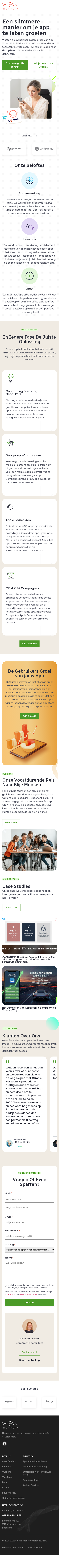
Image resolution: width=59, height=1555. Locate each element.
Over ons (6, 1472)
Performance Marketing (35, 1466)
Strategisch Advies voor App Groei (37, 1473)
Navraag (10, 1244)
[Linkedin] (4, 1443)
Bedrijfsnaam (12, 1230)
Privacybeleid (10, 1294)
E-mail (9, 1216)
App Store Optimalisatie (35, 1461)
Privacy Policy (9, 1493)
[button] (54, 6)
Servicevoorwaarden (28, 1294)
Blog (4, 1482)
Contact (6, 1487)
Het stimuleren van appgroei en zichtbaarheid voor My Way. (29, 1009)
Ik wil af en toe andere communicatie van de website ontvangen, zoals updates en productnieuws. (31, 1286)
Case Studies (9, 1461)
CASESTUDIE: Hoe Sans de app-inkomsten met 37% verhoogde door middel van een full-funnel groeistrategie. (29, 959)
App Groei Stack (31, 1480)
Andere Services (31, 1485)
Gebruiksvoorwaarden (11, 1498)
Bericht (9, 1257)
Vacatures (7, 1477)
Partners (6, 1466)
